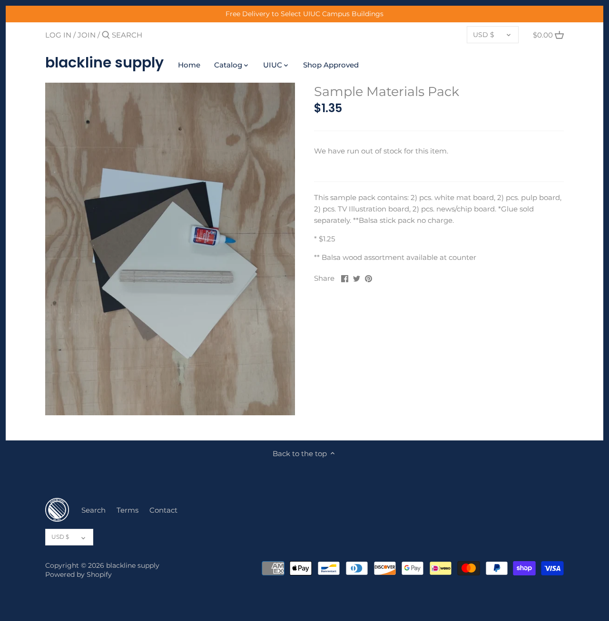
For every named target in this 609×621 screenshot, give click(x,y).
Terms (127, 510)
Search (93, 510)
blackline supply (104, 63)
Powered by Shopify (78, 574)
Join (87, 34)
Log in (58, 34)
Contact (163, 510)
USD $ (483, 34)
